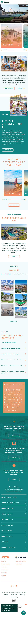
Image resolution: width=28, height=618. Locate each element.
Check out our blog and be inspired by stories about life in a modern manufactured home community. (14, 450)
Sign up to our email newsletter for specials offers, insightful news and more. (14, 428)
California (9, 193)
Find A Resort (18, 564)
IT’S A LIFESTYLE (14, 266)
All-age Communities (18, 274)
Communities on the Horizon (14, 214)
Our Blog (14, 457)
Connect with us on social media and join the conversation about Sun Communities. (14, 472)
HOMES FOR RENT (7, 514)
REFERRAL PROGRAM (8, 547)
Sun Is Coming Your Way (14, 219)
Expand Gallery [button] (14, 321)
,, (14, 490)
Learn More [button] (20, 88)
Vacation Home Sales (20, 561)
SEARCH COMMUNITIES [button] (8, 89)
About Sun (3, 561)
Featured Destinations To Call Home (14, 162)
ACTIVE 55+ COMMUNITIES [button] (10, 503)
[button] (25, 2)
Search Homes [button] (8, 150)
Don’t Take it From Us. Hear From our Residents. (14, 385)
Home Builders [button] (6, 536)
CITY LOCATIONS (6, 531)
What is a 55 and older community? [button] (10, 354)
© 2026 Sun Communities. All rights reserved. (14, 592)
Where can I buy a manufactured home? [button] (11, 360)
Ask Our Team (4, 332)
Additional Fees (7, 520)
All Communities (6, 274)
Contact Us (4, 572)
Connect (14, 479)
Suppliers (3, 575)
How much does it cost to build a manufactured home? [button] (12, 372)
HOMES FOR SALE (7, 508)
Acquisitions (4, 567)
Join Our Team (4, 570)
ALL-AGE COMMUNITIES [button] (9, 497)
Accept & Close (6, 610)
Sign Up (14, 435)
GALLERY (14, 269)
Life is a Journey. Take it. (12, 124)
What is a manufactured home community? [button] (11, 366)
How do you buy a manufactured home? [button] (10, 348)
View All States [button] (14, 205)
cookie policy (11, 608)
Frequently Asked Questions (12, 336)
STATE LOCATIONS (7, 525)
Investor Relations (5, 564)
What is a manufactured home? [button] (8, 342)
